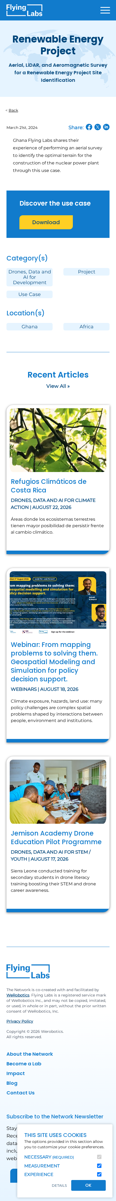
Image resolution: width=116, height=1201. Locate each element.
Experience (38, 1174)
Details (59, 1186)
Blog (12, 1083)
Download (46, 222)
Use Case (29, 294)
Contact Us (20, 1092)
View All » (58, 386)
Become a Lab (23, 1063)
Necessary (49, 1157)
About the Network (29, 1054)
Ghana (30, 327)
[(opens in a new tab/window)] (89, 127)
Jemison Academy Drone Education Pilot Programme (56, 837)
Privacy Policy (19, 1021)
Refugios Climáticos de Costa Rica (49, 486)
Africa (87, 327)
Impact (15, 1073)
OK (88, 1185)
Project (86, 272)
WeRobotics (17, 995)
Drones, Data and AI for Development (29, 277)
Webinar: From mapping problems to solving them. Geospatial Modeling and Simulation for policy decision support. (54, 662)
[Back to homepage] (24, 10)
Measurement (42, 1165)
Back (13, 110)
